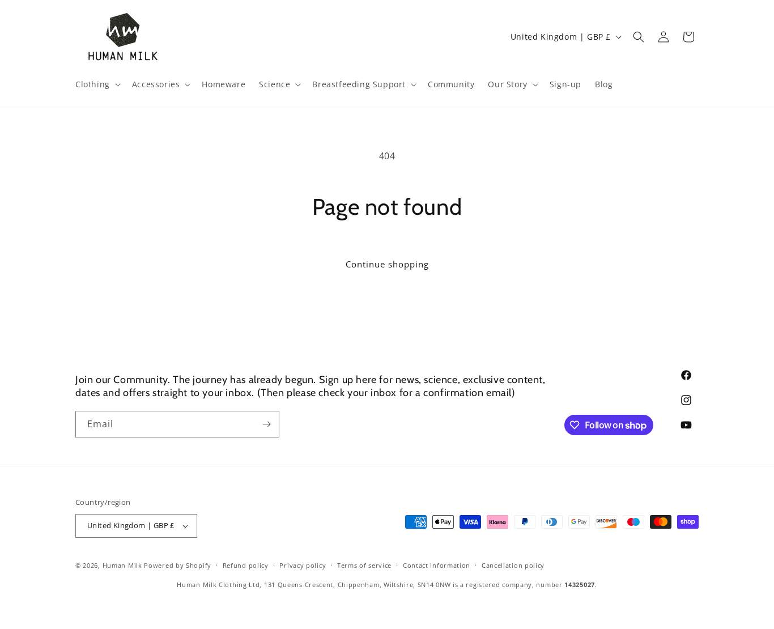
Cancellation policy (513, 565)
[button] (97, 84)
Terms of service (364, 565)
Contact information (436, 565)
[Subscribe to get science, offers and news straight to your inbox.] (266, 424)
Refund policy (246, 565)
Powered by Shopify (177, 565)
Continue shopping (387, 264)
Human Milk (122, 565)
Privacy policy (302, 565)
